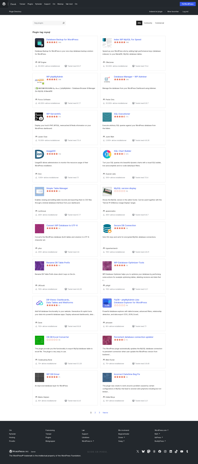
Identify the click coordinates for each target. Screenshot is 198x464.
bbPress (159, 437)
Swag (121, 441)
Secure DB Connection (125, 225)
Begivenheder (123, 434)
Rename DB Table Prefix (58, 262)
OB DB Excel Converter (57, 337)
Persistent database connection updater (133, 337)
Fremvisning (50, 430)
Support (85, 434)
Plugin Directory (15, 11)
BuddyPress (160, 441)
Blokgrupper (50, 441)
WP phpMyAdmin (54, 76)
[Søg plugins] (63, 23)
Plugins (48, 437)
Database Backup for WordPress (62, 39)
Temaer (48, 434)
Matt (157, 434)
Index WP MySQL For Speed (127, 39)
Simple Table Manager (57, 188)
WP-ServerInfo (53, 114)
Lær (83, 430)
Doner (121, 437)
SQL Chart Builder (122, 151)
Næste (105, 413)
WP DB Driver (53, 374)
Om (10, 430)
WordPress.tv (88, 441)
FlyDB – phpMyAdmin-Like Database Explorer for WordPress (130, 301)
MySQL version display (125, 188)
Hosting (12, 437)
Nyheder (12, 434)
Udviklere (85, 437)
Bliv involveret (123, 430)
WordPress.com (162, 430)
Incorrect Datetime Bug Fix (127, 374)
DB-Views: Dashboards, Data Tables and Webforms (59, 301)
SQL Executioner (122, 114)
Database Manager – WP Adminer (130, 76)
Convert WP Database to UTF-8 (62, 225)
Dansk (33, 452)
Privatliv (12, 441)
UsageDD (51, 151)
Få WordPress (188, 4)
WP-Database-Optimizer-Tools (129, 262)
